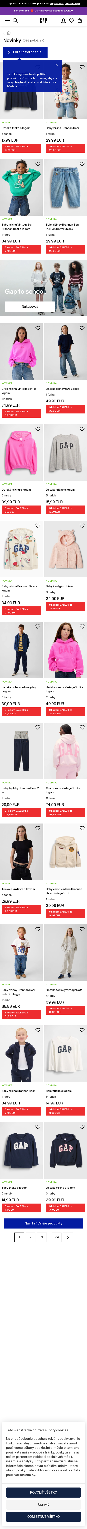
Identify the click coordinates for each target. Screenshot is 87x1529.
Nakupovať (30, 307)
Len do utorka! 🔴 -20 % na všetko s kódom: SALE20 (43, 10)
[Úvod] (4, 33)
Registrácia (57, 3)
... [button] (49, 1237)
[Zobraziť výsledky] (15, 20)
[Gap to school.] (43, 288)
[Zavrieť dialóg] (56, 65)
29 (57, 1237)
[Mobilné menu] (7, 20)
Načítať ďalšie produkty (43, 1223)
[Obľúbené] (71, 20)
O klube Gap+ (72, 3)
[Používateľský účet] (63, 20)
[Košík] (79, 20)
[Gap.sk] (43, 20)
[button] (68, 1237)
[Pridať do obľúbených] (82, 67)
